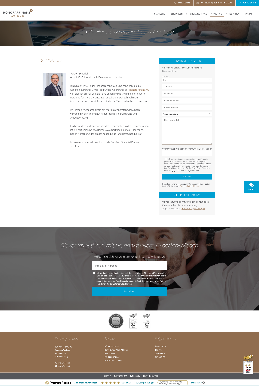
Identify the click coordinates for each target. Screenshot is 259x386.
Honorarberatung (198, 14)
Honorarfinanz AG (139, 89)
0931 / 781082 (184, 3)
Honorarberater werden (116, 350)
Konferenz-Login (112, 357)
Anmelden (129, 291)
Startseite (159, 14)
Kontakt (249, 14)
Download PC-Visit (113, 361)
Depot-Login (110, 354)
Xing (159, 350)
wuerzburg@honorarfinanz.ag (216, 3)
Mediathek (233, 14)
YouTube (161, 357)
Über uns (217, 14)
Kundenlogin (249, 3)
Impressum (135, 376)
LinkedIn (161, 354)
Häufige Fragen (111, 346)
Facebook (161, 346)
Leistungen (177, 14)
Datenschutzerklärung (189, 186)
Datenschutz (120, 376)
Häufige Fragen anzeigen (193, 208)
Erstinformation (151, 376)
